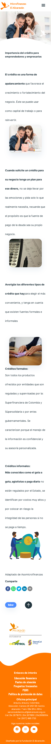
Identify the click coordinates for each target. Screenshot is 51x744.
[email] (29, 589)
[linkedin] (24, 589)
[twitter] (18, 589)
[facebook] (7, 589)
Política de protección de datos (25, 694)
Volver (11, 605)
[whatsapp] (13, 589)
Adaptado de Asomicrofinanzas (24, 574)
